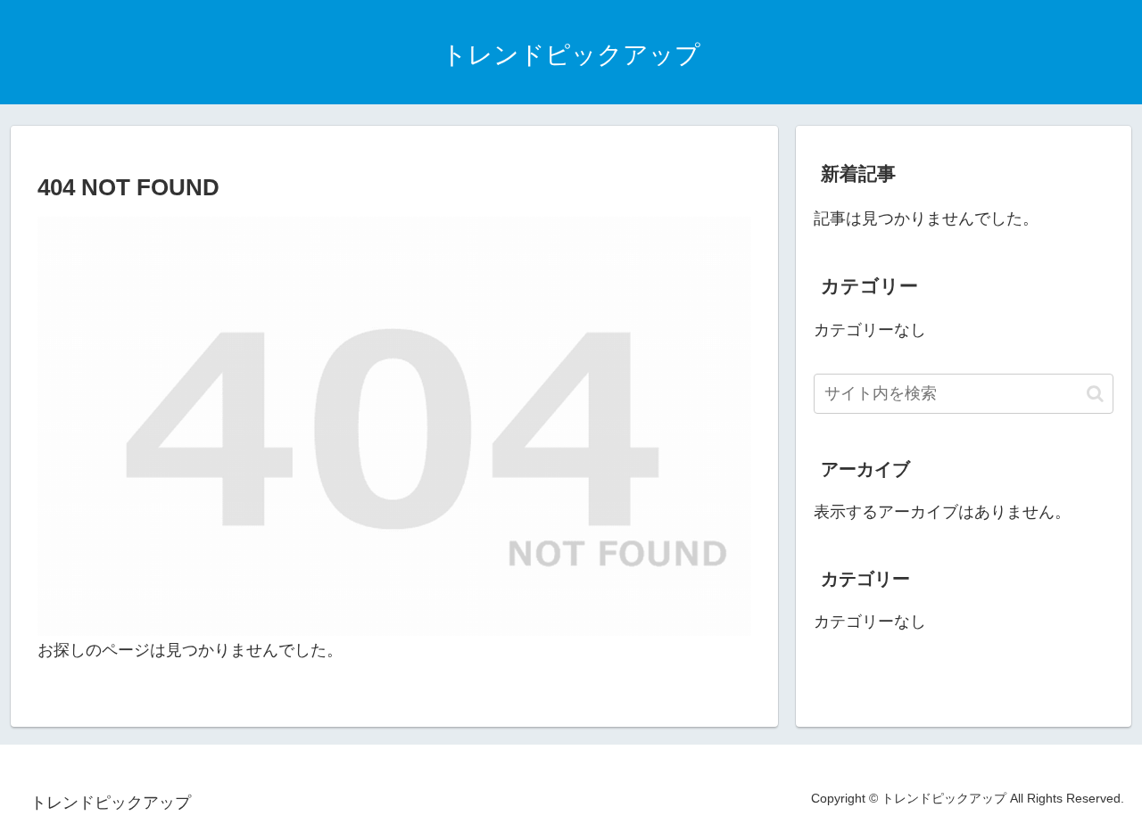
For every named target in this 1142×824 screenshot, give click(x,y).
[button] (1095, 393)
